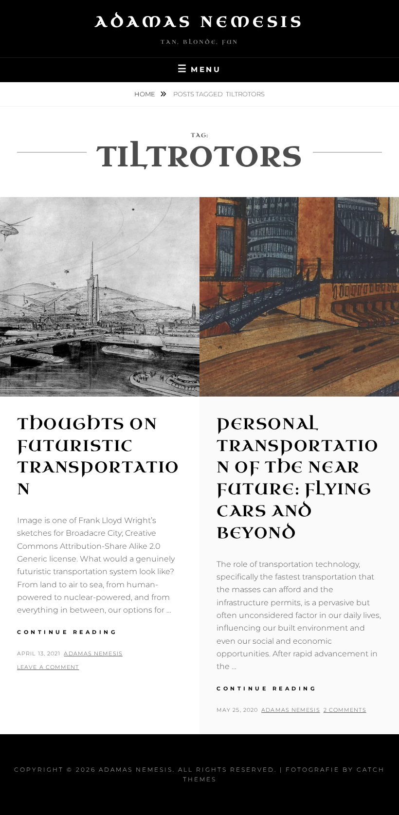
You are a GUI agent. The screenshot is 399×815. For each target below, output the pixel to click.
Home (145, 94)
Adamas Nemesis (199, 22)
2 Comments (345, 709)
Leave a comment (48, 667)
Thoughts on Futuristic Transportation (98, 457)
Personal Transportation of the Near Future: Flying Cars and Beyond (298, 478)
